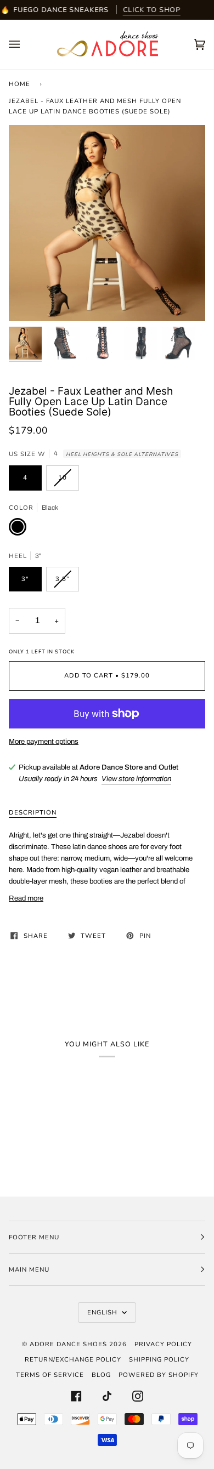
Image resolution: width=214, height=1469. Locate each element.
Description (33, 812)
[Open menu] (25, 44)
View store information (136, 779)
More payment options (43, 741)
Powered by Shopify (159, 1374)
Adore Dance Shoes (68, 1344)
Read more (26, 898)
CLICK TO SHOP (152, 9)
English (103, 1312)
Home (19, 83)
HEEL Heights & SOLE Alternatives (122, 454)
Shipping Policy (159, 1359)
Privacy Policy (163, 1344)
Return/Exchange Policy (73, 1359)
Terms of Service (50, 1374)
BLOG (101, 1374)
